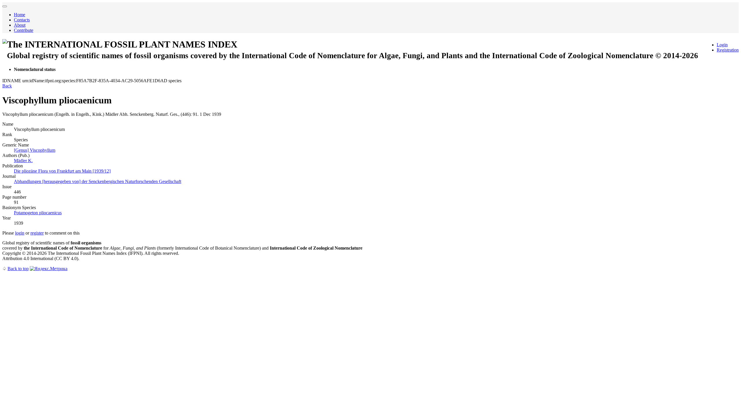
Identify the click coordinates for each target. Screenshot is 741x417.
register (37, 233)
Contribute (23, 30)
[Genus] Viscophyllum (34, 150)
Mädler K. (23, 160)
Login (722, 44)
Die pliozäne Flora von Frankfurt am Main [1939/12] (62, 171)
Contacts (22, 19)
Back (7, 85)
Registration (728, 49)
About (19, 25)
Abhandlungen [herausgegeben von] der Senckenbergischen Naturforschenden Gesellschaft (97, 181)
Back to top (18, 268)
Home (19, 14)
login (19, 233)
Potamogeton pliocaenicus (38, 212)
